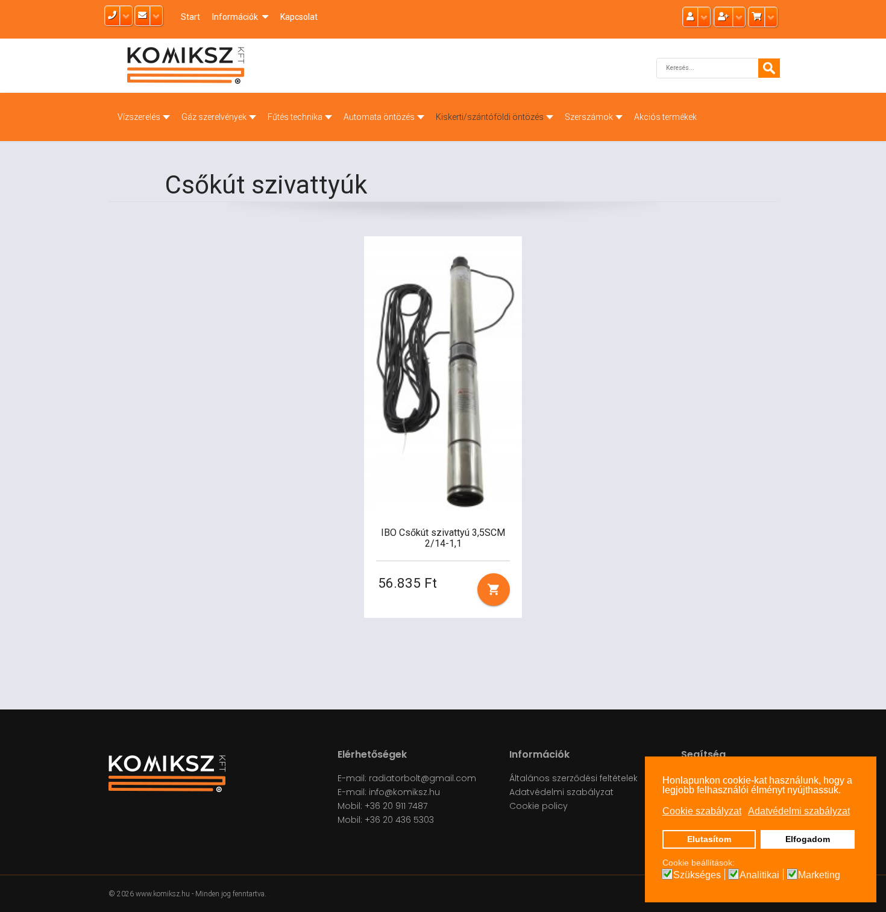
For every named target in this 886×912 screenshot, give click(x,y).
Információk (235, 17)
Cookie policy (538, 806)
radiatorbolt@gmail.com (422, 778)
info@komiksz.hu (404, 792)
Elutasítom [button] (709, 839)
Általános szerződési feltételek (573, 778)
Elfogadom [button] (807, 839)
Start (190, 17)
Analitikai (759, 875)
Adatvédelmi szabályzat (561, 792)
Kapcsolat (299, 17)
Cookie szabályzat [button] (701, 811)
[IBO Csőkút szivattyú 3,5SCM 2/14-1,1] (443, 375)
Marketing (819, 875)
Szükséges (697, 875)
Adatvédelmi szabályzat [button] (799, 811)
